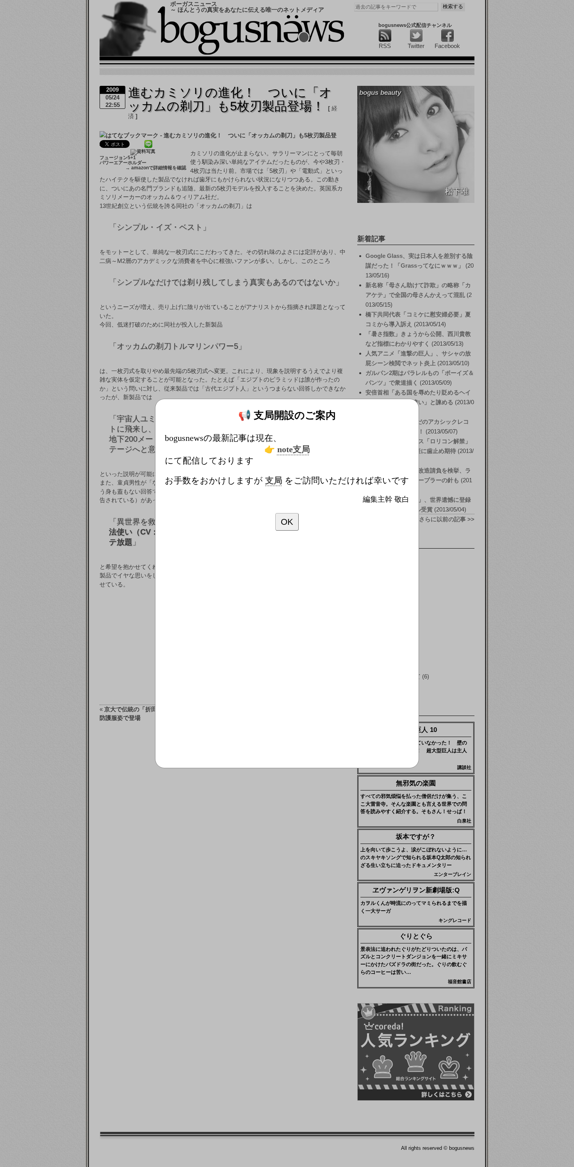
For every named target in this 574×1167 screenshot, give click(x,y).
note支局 (293, 449)
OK (287, 522)
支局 (273, 480)
